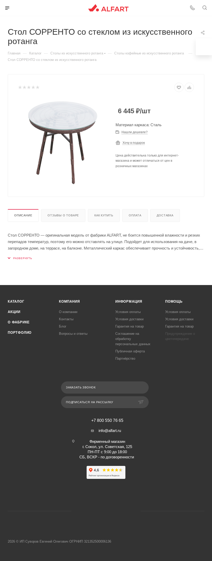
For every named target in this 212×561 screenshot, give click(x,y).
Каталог (16, 301)
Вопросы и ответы (73, 334)
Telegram (99, 511)
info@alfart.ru (110, 430)
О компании (68, 312)
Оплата (135, 215)
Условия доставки (129, 319)
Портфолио (20, 333)
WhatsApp (178, 8)
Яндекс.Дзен (125, 511)
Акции (14, 312)
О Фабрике (19, 322)
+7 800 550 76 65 (107, 420)
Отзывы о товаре (63, 215)
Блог (62, 326)
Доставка (165, 215)
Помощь (174, 301)
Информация (128, 301)
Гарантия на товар (129, 326)
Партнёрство (125, 358)
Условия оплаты (128, 312)
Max (112, 511)
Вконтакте (166, 8)
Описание (23, 215)
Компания (69, 301)
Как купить (103, 215)
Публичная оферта (130, 351)
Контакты (66, 319)
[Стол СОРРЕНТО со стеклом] (63, 142)
